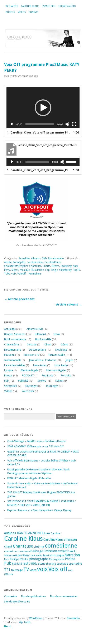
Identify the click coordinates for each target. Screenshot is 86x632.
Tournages (31, 385)
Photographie (56, 559)
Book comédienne (15, 339)
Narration (72, 555)
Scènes (42, 380)
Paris (6, 559)
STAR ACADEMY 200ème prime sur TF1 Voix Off (35, 446)
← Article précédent (19, 299)
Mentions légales (56, 370)
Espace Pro (49, 6)
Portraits (66, 375)
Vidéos (22, 12)
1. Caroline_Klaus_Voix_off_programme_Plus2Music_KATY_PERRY (39, 132)
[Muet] (67, 124)
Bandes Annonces (14, 334)
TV (26, 569)
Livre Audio (40, 365)
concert (8, 551)
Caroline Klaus (30, 6)
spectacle (62, 563)
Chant (47, 344)
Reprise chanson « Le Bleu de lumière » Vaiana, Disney (39, 510)
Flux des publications (33, 596)
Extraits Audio (67, 6)
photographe (38, 559)
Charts (46, 266)
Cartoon (32, 344)
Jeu (20, 555)
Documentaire (12, 349)
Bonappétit (19, 262)
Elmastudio (73, 618)
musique (25, 269)
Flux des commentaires (63, 596)
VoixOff (21, 273)
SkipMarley (65, 269)
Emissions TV (31, 354)
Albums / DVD (39, 258)
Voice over (28, 391)
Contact (33, 12)
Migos (15, 269)
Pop (47, 269)
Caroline (55, 533)
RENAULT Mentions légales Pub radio (29, 478)
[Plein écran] (74, 124)
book (47, 533)
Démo (64, 344)
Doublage (61, 349)
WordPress (35, 618)
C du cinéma (11, 344)
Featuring (66, 266)
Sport (72, 563)
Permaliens (35, 273)
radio (26, 563)
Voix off (57, 569)
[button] (43, 107)
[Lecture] (12, 124)
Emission (9, 354)
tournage (17, 570)
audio (8, 533)
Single (54, 269)
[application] (43, 107)
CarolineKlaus (52, 262)
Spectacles (10, 385)
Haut (7, 626)
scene (41, 563)
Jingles (69, 360)
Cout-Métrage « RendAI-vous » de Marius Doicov (36, 441)
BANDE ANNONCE (30, 533)
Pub (6, 380)
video (33, 570)
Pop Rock (47, 375)
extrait (62, 551)
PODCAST (28, 375)
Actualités (12, 6)
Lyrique (8, 370)
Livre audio (36, 555)
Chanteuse (35, 266)
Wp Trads (24, 622)
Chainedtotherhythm (16, 266)
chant (8, 546)
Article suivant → (69, 304)
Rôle (34, 563)
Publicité (23, 380)
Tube (7, 273)
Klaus (25, 555)
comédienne (61, 545)
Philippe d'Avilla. (19, 559)
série (79, 563)
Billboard (40, 334)
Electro (55, 266)
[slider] (71, 161)
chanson (70, 539)
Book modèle (43, 339)
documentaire (22, 551)
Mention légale (29, 370)
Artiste (7, 262)
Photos (10, 12)
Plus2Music (37, 269)
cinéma (39, 546)
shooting (51, 563)
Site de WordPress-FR (17, 601)
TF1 (7, 570)
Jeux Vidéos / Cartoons (42, 360)
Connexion (10, 596)
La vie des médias (14, 365)
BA (14, 533)
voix (13, 273)
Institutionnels (12, 360)
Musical (47, 555)
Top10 (76, 269)
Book (57, 334)
